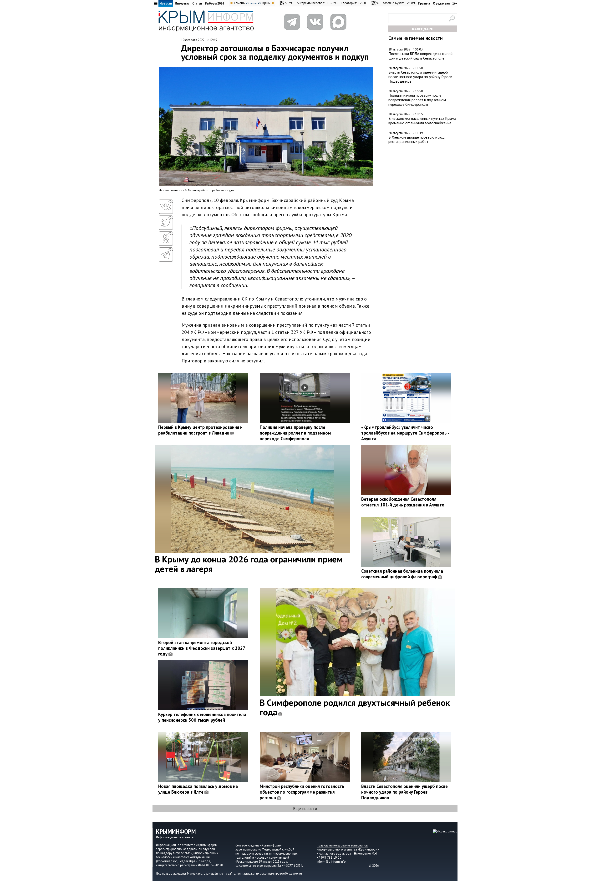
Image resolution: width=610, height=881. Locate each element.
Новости (166, 3)
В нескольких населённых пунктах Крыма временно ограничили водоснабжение (422, 120)
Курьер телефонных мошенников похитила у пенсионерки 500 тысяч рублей (202, 717)
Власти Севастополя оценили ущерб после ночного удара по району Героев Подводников (420, 76)
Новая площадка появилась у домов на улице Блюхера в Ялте (198, 789)
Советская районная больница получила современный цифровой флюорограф (402, 574)
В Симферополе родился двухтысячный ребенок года (355, 707)
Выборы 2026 (214, 3)
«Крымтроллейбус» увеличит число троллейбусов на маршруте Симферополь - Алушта (405, 432)
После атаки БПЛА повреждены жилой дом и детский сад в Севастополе (420, 55)
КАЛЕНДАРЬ (422, 28)
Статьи (197, 3)
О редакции (441, 3)
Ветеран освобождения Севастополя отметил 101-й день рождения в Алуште (402, 502)
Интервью (182, 3)
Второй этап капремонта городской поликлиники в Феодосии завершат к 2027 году (201, 648)
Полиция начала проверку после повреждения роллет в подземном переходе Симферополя (417, 99)
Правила (424, 3)
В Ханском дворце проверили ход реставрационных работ (416, 139)
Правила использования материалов (342, 845)
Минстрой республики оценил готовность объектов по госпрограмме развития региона (302, 792)
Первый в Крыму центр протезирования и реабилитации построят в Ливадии (200, 430)
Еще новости (305, 808)
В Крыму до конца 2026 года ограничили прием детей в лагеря (249, 563)
